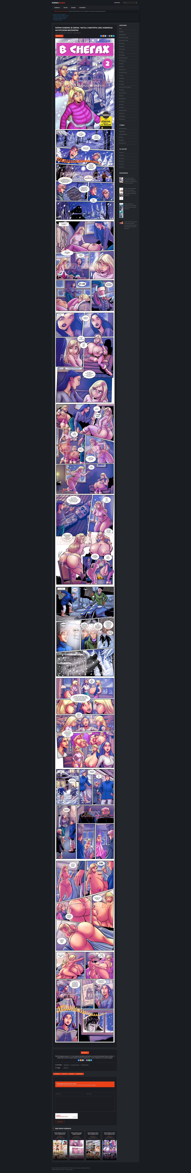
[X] (107, 36)
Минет (122, 81)
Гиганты (122, 43)
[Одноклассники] (103, 36)
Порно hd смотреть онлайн (59, 18)
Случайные (82, 7)
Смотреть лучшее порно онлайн (60, 15)
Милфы (122, 78)
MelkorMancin (123, 134)
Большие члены (124, 40)
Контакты (117, 2)
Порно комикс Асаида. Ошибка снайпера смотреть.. (76, 1134)
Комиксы (57, 7)
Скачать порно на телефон (59, 14)
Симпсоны (123, 60)
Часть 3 (122, 158)
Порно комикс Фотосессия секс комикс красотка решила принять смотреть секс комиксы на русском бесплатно (130, 225)
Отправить (60, 1121)
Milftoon (122, 140)
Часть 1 (122, 152)
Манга (122, 63)
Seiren (121, 137)
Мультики (122, 69)
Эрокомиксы (123, 110)
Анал (121, 75)
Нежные (122, 101)
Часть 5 (122, 164)
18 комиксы (123, 93)
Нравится (59, 35)
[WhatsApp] (111, 36)
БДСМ (121, 31)
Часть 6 (122, 167)
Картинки (122, 119)
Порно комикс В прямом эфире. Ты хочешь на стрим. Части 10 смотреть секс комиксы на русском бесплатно (130, 192)
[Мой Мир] (114, 36)
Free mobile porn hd (57, 19)
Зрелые (122, 90)
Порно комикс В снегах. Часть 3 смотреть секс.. (93, 1133)
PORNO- (58, 2)
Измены (122, 46)
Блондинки (66, 1065)
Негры (122, 104)
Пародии (122, 55)
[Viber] (109, 36)
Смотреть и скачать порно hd (60, 17)
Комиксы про (123, 72)
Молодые (122, 116)
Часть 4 (122, 161)
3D (121, 28)
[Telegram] (105, 36)
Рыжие (122, 107)
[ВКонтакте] (101, 36)
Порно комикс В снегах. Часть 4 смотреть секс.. (109, 1133)
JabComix (66, 1068)
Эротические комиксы (125, 87)
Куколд (122, 113)
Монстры (122, 49)
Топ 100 (65, 7)
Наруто (122, 52)
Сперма (122, 84)
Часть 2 (122, 155)
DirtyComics (123, 143)
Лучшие (73, 7)
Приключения (85, 1065)
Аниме (122, 66)
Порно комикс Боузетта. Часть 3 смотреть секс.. (60, 1133)
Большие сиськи (75, 1065)
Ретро (121, 95)
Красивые (122, 98)
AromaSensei (123, 128)
